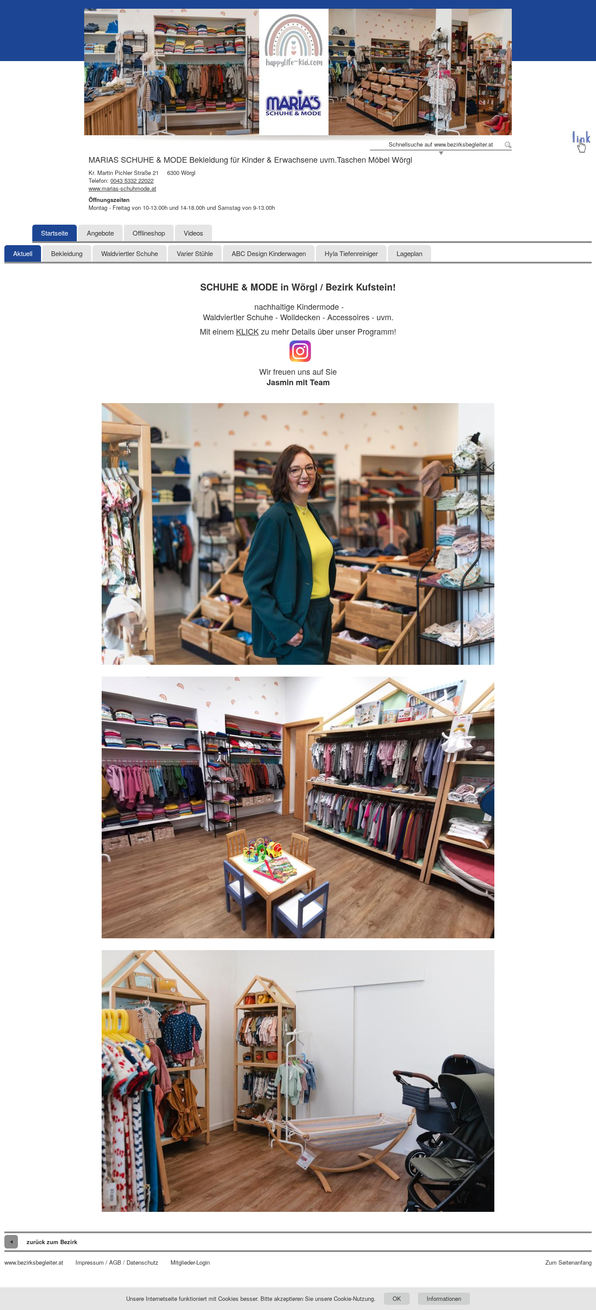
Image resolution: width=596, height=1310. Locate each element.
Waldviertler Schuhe (129, 253)
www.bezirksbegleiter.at (33, 1262)
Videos (193, 232)
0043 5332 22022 (132, 180)
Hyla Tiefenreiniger (351, 253)
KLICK (247, 331)
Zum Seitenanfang (568, 1262)
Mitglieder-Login (190, 1262)
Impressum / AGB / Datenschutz (116, 1262)
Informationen (444, 1298)
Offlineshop (149, 232)
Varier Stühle (195, 253)
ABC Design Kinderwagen (269, 253)
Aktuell (22, 253)
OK (397, 1298)
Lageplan (409, 253)
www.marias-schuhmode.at (122, 188)
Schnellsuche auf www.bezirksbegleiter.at (441, 144)
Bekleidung (66, 253)
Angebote (100, 232)
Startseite (54, 232)
